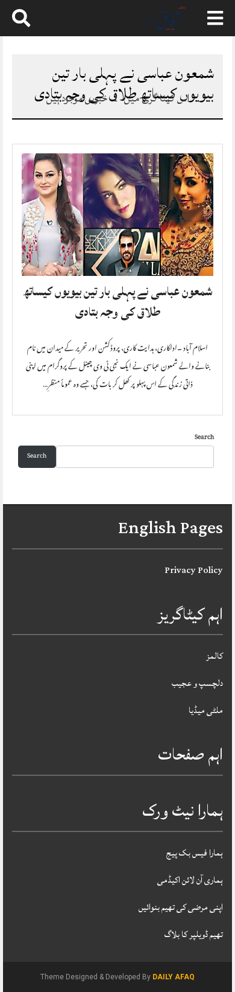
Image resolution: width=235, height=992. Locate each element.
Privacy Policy (193, 570)
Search (204, 438)
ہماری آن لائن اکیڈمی (190, 880)
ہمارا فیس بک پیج (194, 853)
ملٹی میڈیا (206, 710)
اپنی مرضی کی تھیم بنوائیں (181, 907)
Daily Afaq (173, 977)
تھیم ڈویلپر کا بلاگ (193, 934)
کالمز (214, 656)
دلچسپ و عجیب (197, 683)
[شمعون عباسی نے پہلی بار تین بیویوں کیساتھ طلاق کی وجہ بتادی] (117, 215)
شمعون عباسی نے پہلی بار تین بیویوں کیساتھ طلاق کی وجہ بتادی (118, 302)
